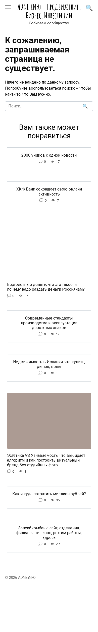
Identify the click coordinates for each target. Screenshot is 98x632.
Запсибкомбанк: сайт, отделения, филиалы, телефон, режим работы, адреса (49, 532)
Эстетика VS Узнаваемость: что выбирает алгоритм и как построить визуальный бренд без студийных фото (46, 460)
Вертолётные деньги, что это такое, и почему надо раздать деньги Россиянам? (46, 287)
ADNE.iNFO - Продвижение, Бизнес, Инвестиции (49, 11)
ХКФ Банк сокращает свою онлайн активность (49, 191)
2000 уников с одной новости (49, 155)
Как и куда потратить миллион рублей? (49, 493)
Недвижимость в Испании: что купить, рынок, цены (49, 364)
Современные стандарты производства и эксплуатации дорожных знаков (49, 323)
